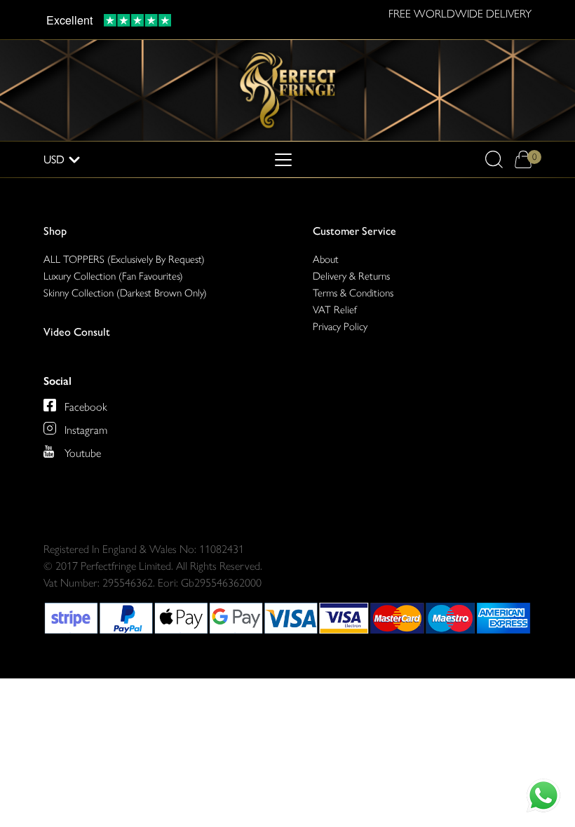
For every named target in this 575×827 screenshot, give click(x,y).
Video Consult (76, 332)
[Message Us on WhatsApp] (543, 795)
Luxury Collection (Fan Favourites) (113, 276)
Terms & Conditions (353, 293)
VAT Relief (335, 309)
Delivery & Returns (351, 276)
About (326, 259)
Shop (55, 231)
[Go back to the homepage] (287, 89)
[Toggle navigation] (283, 160)
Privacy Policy (340, 326)
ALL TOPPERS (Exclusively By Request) (124, 259)
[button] (494, 159)
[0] (523, 159)
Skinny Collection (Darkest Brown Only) (125, 293)
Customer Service (354, 231)
